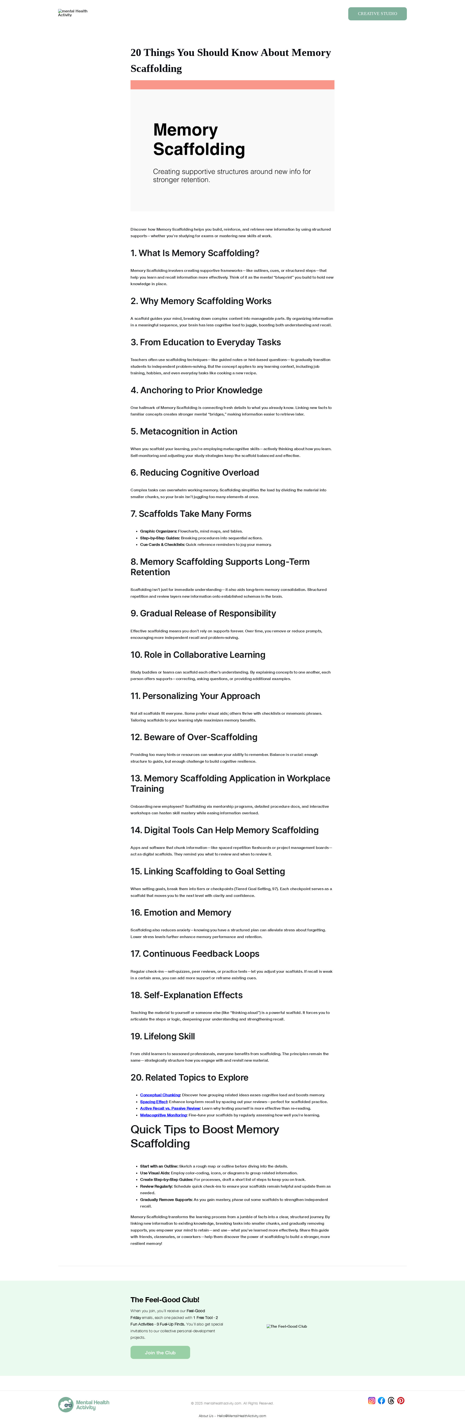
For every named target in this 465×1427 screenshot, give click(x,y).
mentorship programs (233, 806)
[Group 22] (75, 10)
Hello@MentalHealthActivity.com (241, 1416)
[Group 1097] (83, 1398)
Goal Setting (259, 888)
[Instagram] (371, 1398)
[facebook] (381, 1398)
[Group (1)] (400, 1398)
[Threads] (391, 1398)
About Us (206, 1416)
